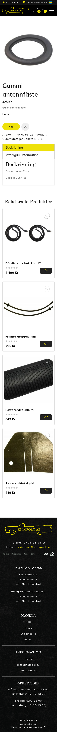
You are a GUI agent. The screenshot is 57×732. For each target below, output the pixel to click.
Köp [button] (46, 270)
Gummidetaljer (12, 139)
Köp (11, 126)
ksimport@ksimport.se (37, 2)
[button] (25, 127)
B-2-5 (38, 139)
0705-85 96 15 (13, 2)
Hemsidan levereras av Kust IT (28, 727)
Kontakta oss (28, 670)
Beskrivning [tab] (14, 147)
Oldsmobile (28, 633)
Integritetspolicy (28, 664)
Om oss (28, 659)
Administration (28, 724)
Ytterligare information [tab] (22, 155)
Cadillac (28, 622)
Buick (28, 628)
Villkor (28, 639)
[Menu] (50, 10)
